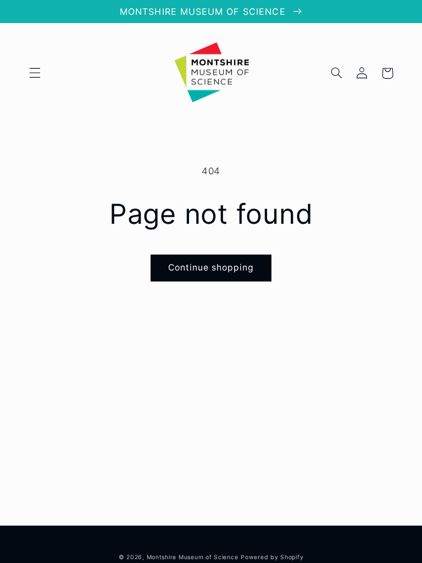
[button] (34, 73)
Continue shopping (211, 267)
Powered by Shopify (272, 557)
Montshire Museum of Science (192, 557)
